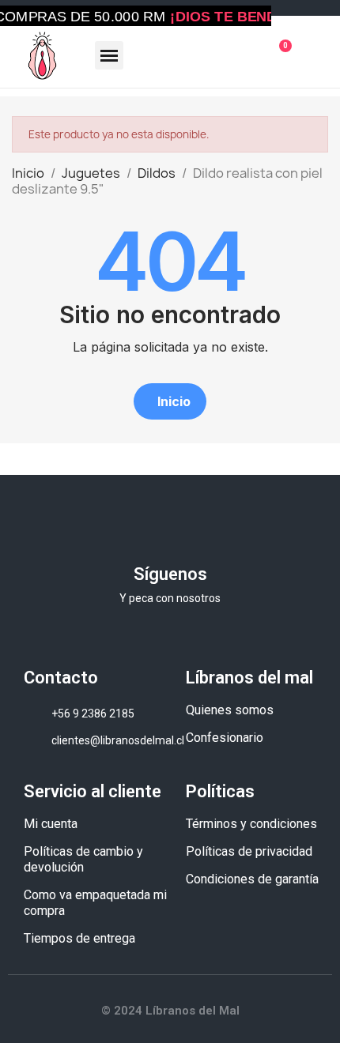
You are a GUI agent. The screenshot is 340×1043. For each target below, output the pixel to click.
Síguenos (170, 574)
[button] (170, 401)
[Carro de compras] (278, 55)
